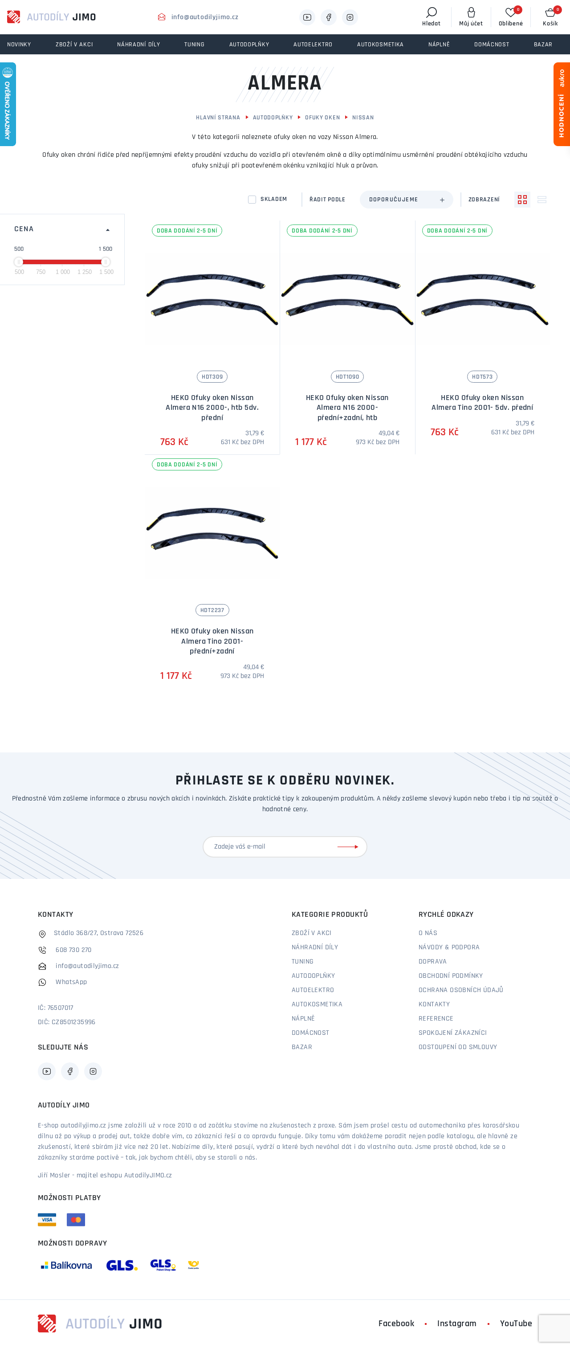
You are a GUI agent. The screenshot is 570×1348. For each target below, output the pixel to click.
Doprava (433, 961)
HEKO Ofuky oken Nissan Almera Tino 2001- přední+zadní (212, 642)
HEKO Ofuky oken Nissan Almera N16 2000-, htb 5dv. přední (212, 408)
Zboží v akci (312, 933)
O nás (428, 933)
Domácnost (311, 1033)
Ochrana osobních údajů (461, 990)
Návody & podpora (449, 947)
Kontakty (434, 1004)
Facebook (396, 1323)
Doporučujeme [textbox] (394, 199)
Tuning (303, 961)
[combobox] (406, 199)
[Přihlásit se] (349, 847)
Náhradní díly (315, 947)
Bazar (302, 1047)
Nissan (363, 117)
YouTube (516, 1323)
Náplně (303, 1018)
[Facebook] (329, 17)
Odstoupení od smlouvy (458, 1047)
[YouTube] (307, 17)
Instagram (457, 1323)
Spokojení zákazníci (453, 1033)
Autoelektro (313, 990)
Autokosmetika (317, 1004)
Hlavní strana (218, 117)
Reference (436, 1018)
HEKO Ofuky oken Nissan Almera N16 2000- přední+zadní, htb (347, 408)
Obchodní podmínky (451, 976)
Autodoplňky (273, 117)
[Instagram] (350, 17)
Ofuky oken (322, 117)
